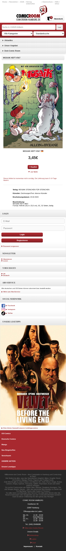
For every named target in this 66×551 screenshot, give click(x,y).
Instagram (11, 309)
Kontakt (39, 546)
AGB (22, 2)
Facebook (11, 305)
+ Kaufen (33, 167)
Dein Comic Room (12, 51)
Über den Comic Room (33, 528)
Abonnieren (7, 259)
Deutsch (6, 275)
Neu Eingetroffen (8, 450)
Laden (33, 539)
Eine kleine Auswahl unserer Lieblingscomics (20, 428)
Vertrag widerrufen (30, 3)
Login (22, 235)
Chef (34, 543)
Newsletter (13, 2)
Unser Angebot (11, 46)
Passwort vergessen (11, 246)
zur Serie (34, 172)
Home (4, 2)
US (4, 274)
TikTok (10, 313)
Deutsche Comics (9, 439)
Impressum (28, 546)
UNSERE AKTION (9, 461)
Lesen (5, 261)
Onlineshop (34, 535)
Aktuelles (8, 40)
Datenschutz (48, 2)
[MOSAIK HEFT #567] (33, 106)
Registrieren (22, 240)
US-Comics (6, 433)
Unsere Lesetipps (9, 467)
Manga (4, 444)
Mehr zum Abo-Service (11, 292)
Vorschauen (6, 456)
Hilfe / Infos (57, 3)
